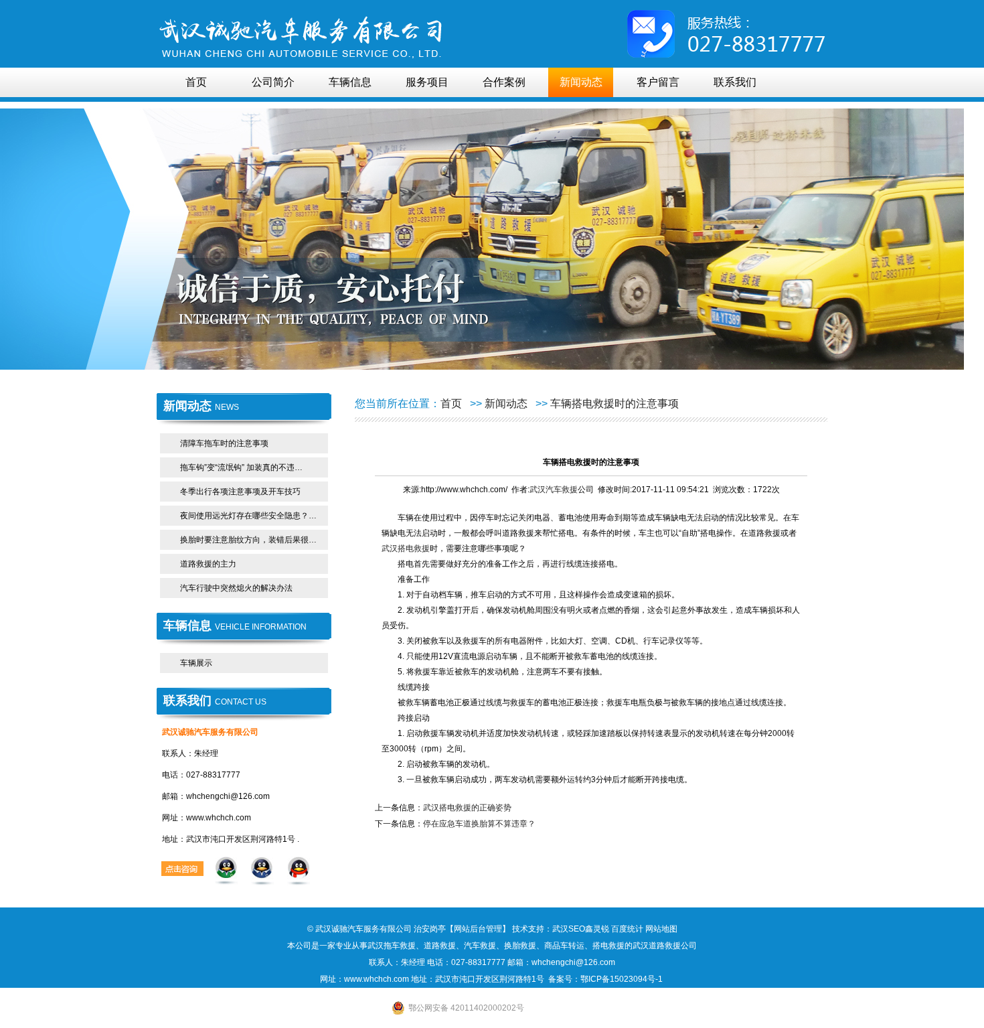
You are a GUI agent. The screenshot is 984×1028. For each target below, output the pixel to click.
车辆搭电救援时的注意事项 (614, 403)
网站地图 (661, 929)
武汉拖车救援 (391, 945)
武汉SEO (568, 929)
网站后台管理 (478, 929)
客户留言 (658, 82)
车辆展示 (196, 663)
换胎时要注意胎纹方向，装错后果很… (248, 539)
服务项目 (427, 82)
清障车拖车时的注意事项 (224, 443)
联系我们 (735, 82)
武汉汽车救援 (553, 489)
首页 (196, 82)
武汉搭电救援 (406, 548)
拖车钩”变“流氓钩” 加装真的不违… (241, 467)
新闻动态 (581, 82)
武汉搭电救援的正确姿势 (467, 807)
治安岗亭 (430, 929)
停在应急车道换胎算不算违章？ (479, 823)
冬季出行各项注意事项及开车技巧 (240, 491)
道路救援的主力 (208, 564)
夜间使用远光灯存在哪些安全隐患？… (248, 515)
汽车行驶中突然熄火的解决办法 (236, 588)
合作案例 (504, 82)
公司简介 (273, 82)
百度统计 (627, 929)
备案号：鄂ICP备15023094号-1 (606, 979)
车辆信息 (350, 82)
